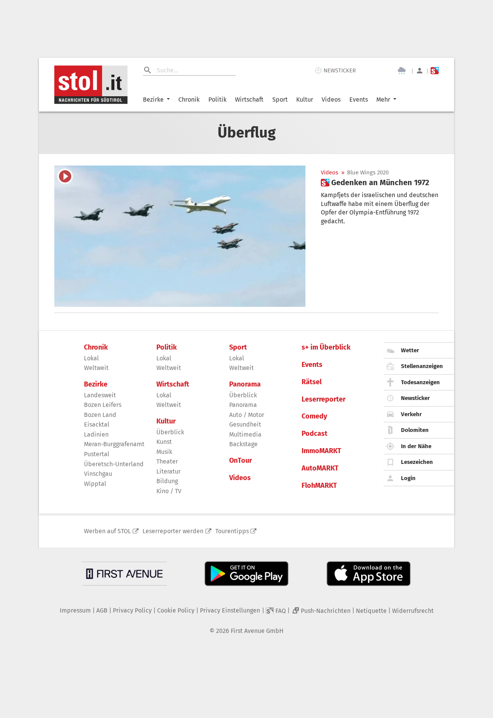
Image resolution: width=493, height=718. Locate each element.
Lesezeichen (417, 462)
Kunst (164, 441)
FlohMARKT (319, 486)
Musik (164, 451)
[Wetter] (402, 70)
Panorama (245, 384)
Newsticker (415, 398)
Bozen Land (100, 414)
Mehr (383, 99)
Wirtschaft (249, 99)
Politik (217, 99)
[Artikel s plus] (179, 236)
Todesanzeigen (420, 382)
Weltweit (96, 368)
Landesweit (100, 395)
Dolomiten (415, 430)
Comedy (314, 416)
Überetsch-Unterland (114, 464)
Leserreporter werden (173, 531)
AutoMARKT (320, 468)
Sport (280, 99)
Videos (331, 99)
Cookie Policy (176, 610)
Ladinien (96, 434)
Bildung (167, 481)
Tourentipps (232, 531)
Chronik (189, 99)
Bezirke (153, 99)
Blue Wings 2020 (368, 172)
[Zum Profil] (420, 71)
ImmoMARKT (321, 451)
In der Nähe (416, 446)
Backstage (243, 444)
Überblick (170, 432)
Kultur (304, 99)
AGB (101, 610)
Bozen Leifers (102, 404)
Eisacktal (96, 424)
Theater (167, 461)
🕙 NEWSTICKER (335, 70)
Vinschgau (98, 473)
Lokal (91, 358)
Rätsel (312, 382)
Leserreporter (323, 399)
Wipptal (95, 483)
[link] (375, 182)
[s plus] (435, 71)
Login (408, 478)
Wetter (410, 350)
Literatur (168, 471)
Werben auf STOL (107, 531)
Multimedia (245, 434)
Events (358, 99)
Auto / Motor (246, 414)
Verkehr (411, 414)
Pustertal (96, 454)
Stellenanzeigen (422, 366)
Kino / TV (168, 491)
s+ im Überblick (326, 347)
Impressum (75, 610)
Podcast (314, 434)
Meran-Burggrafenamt (114, 444)
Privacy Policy (132, 610)
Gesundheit (245, 424)
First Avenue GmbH (257, 630)
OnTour (240, 461)
